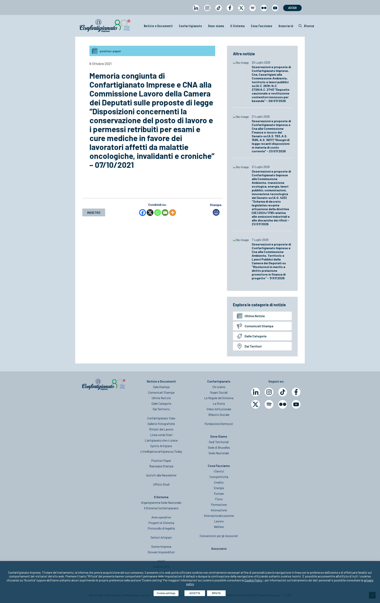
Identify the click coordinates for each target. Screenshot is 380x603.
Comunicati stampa (259, 326)
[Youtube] (296, 404)
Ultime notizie (255, 316)
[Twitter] (255, 404)
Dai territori (253, 346)
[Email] (165, 212)
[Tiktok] (282, 392)
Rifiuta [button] (216, 593)
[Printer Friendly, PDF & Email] (216, 214)
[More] (172, 212)
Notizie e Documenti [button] (158, 26)
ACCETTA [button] (194, 593)
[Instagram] (269, 392)
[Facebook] (142, 212)
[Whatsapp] (157, 212)
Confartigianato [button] (190, 26)
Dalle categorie (256, 336)
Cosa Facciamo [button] (261, 26)
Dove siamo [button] (216, 26)
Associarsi (286, 26)
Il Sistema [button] (237, 26)
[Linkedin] (255, 392)
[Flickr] (282, 404)
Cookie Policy (253, 580)
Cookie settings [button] (166, 593)
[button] (306, 26)
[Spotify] (269, 404)
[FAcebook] (296, 392)
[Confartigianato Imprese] (104, 26)
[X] (150, 212)
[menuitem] (195, 11)
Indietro (93, 212)
